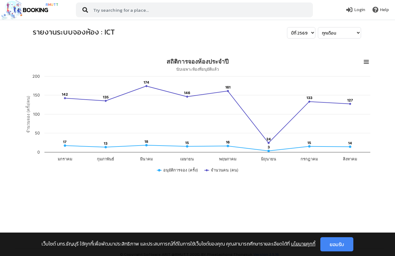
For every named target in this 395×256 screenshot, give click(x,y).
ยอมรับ (337, 244)
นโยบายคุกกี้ (303, 243)
